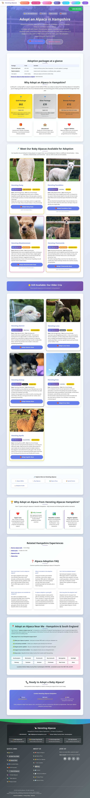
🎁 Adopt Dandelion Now (63, 208)
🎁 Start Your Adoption (36, 41)
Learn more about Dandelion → (63, 211)
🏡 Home (10, 752)
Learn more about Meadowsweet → (27, 267)
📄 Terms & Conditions (40, 773)
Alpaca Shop (66, 2)
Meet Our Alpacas (54, 42)
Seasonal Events (75, 2)
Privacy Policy (27, 795)
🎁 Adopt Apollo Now (26, 457)
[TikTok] (77, 758)
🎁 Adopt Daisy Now (26, 207)
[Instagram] (69, 758)
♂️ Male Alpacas (12, 778)
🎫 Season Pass (13, 760)
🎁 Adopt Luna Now (63, 346)
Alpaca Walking (24, 2)
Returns (33, 795)
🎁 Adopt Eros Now (63, 403)
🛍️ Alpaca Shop (53, 481)
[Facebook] (65, 758)
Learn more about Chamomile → (63, 269)
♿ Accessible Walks (13, 764)
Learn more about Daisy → (27, 210)
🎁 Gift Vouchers (12, 767)
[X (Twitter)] (73, 758)
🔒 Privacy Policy (39, 777)
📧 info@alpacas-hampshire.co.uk (37, 734)
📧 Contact (37, 770)
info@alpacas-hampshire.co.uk (45, 699)
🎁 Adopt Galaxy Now (27, 401)
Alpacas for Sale (46, 2)
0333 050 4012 (75, 9)
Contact (85, 2)
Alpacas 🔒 (57, 2)
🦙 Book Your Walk (14, 756)
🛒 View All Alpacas (14, 771)
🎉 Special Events (70, 481)
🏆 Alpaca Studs (12, 781)
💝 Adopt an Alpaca (39, 752)
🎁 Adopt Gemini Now (27, 347)
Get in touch (62, 754)
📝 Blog (37, 766)
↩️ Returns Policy (39, 780)
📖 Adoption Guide (19, 485)
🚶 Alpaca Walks (19, 481)
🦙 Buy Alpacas (36, 481)
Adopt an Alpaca (36, 2)
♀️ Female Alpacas (13, 775)
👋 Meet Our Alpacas (40, 759)
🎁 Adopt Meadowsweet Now (27, 264)
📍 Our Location (39, 762)
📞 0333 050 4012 (22, 734)
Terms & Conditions (18, 795)
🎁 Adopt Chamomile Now (63, 266)
